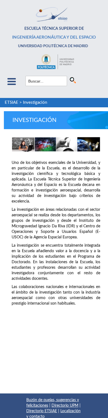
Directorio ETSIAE (41, 411)
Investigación (35, 102)
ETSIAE (11, 102)
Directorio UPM (65, 406)
